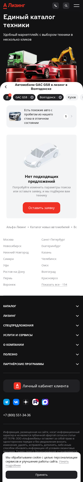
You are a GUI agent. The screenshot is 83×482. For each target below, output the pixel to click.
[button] (41, 306)
